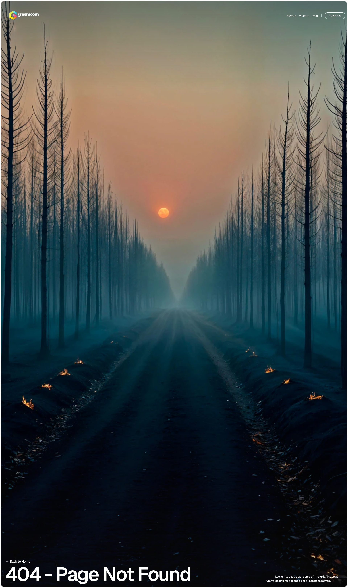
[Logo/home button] (24, 15)
